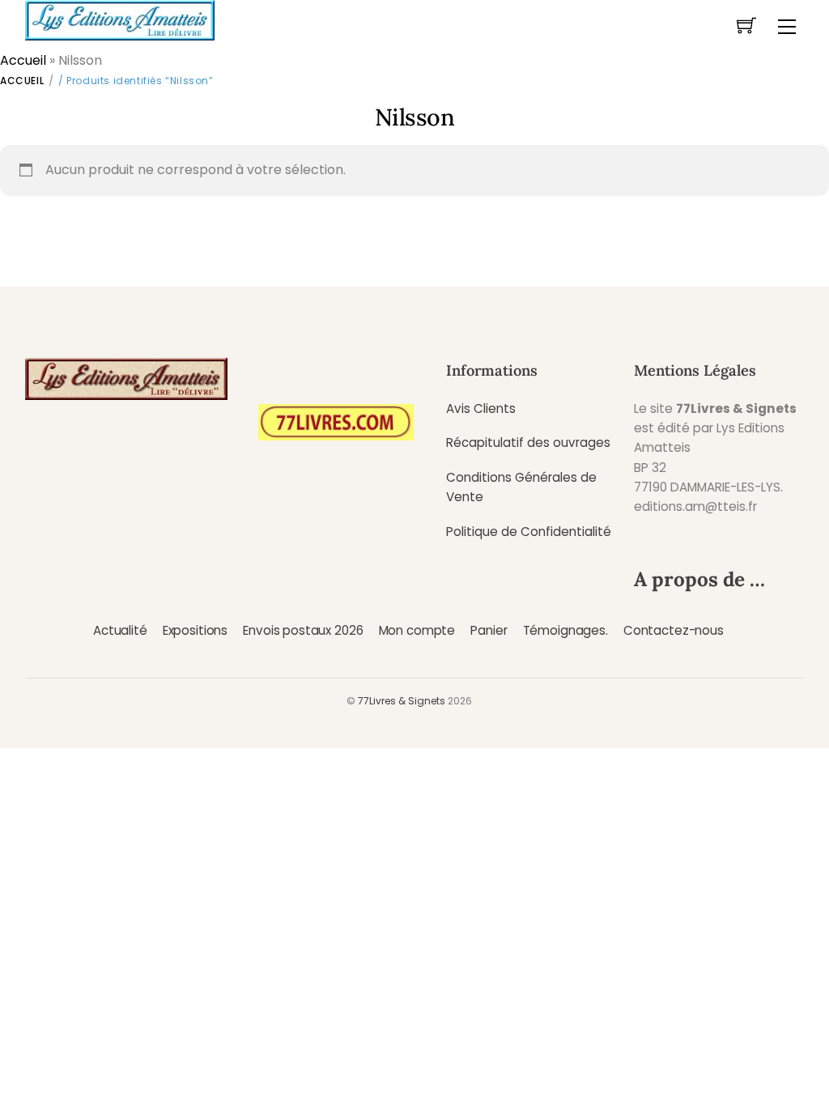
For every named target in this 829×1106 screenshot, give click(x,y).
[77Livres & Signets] (120, 18)
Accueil (23, 60)
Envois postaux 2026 (303, 630)
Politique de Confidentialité (528, 531)
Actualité (120, 630)
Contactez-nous (673, 630)
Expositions (195, 630)
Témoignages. (565, 630)
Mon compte (417, 630)
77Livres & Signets (401, 701)
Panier (488, 630)
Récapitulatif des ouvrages (528, 442)
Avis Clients (481, 408)
